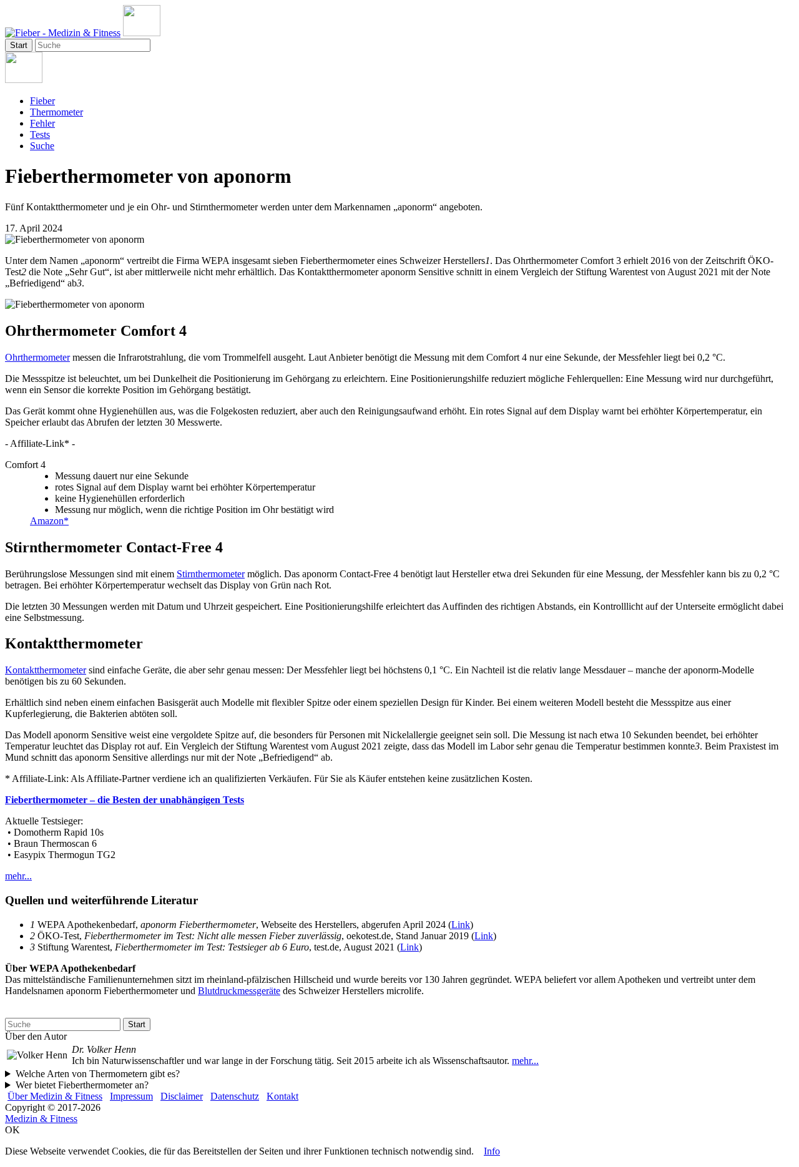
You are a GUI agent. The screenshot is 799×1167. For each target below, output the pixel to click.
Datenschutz (234, 1096)
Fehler (42, 123)
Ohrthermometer (37, 357)
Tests (40, 134)
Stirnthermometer (211, 574)
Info (492, 1151)
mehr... (18, 876)
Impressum (131, 1096)
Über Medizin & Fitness (54, 1096)
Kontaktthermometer (45, 670)
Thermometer (56, 112)
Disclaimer (181, 1096)
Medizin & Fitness (41, 1118)
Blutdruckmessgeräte (239, 990)
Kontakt (282, 1096)
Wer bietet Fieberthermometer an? (82, 1085)
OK (12, 1130)
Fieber (42, 100)
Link (460, 924)
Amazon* (49, 520)
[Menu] (141, 32)
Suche (42, 145)
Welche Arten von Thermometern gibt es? (98, 1073)
